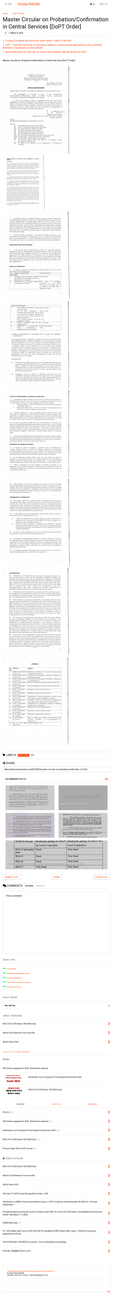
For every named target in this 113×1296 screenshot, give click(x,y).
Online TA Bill (11, 969)
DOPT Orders (19, 13)
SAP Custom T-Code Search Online (18, 982)
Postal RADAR (29, 4)
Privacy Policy (26, 1271)
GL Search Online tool (14, 978)
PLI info (6, 1059)
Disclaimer (16, 1271)
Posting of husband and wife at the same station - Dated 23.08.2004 (38, 40)
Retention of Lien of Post (74, 804)
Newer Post (11, 877)
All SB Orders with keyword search (18, 973)
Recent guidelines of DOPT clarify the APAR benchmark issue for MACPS (46, 863)
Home (5, 13)
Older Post (101, 877)
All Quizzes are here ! (14, 987)
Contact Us (50, 1271)
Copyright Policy (39, 1271)
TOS (8, 1271)
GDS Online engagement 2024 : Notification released (25, 1068)
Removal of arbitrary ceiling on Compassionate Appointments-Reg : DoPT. (83, 830)
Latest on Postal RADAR (16, 1052)
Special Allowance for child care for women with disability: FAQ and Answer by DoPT (46, 52)
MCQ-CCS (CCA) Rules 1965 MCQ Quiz (45, 1090)
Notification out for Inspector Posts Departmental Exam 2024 (55, 1077)
